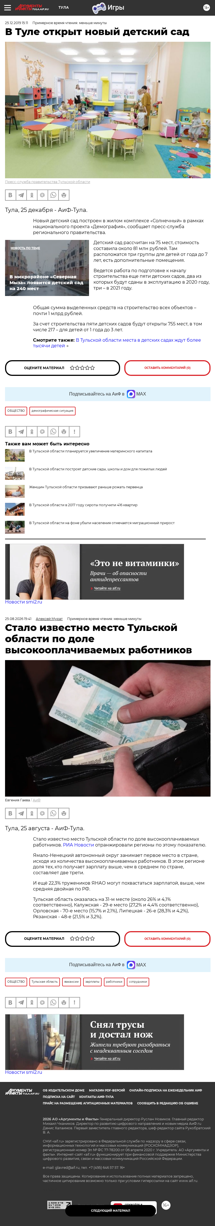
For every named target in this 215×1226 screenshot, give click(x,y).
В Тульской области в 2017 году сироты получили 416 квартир (83, 505)
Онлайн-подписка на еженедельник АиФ (165, 1090)
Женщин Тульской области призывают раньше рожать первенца (86, 487)
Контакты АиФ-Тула (96, 1097)
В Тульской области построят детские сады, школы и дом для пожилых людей (98, 469)
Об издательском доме (64, 1090)
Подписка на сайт (59, 1097)
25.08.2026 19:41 (18, 619)
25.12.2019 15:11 (16, 23)
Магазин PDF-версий (107, 1090)
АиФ (37, 800)
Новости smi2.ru (23, 602)
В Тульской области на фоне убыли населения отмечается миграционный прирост (102, 523)
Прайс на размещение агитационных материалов (88, 1103)
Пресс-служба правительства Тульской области (47, 182)
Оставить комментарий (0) (167, 368)
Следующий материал (110, 1211)
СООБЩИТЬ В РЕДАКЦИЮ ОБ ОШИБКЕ (167, 1103)
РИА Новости (78, 845)
